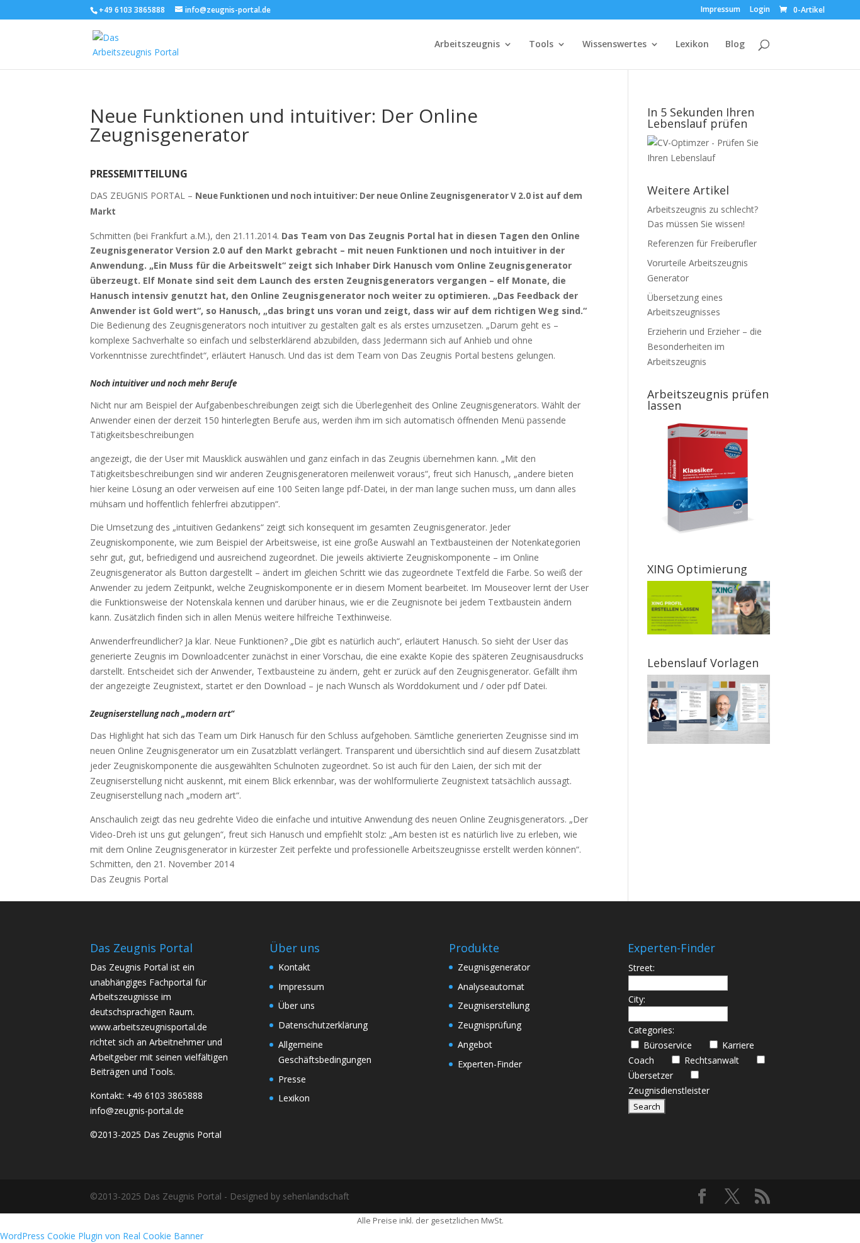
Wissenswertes (614, 45)
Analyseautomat (491, 987)
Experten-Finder (490, 1064)
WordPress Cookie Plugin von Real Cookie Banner (101, 1236)
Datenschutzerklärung (323, 1025)
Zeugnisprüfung (489, 1025)
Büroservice (672, 1045)
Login (760, 10)
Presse (292, 1079)
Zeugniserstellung (493, 1005)
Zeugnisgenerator (494, 967)
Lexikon (692, 45)
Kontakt (294, 967)
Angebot (475, 1044)
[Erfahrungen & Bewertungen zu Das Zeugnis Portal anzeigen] (750, 1235)
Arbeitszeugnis (467, 45)
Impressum (720, 10)
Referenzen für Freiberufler (702, 243)
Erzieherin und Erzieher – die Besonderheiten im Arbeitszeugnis (704, 346)
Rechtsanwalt (717, 1060)
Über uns (296, 1005)
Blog (735, 45)
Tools (541, 45)
